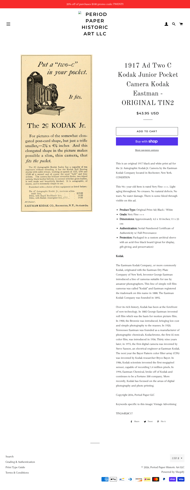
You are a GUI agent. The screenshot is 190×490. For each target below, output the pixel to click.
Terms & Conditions (17, 472)
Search (10, 456)
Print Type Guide (15, 467)
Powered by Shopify (172, 472)
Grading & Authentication (20, 462)
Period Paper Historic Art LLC (167, 467)
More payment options (147, 150)
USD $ (175, 458)
